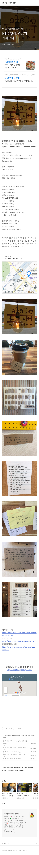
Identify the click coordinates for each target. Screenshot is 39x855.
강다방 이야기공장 (9, 3)
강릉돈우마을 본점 (12, 78)
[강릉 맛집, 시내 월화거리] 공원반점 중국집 (14, 747)
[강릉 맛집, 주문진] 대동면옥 (11, 752)
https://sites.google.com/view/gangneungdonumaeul (17, 75)
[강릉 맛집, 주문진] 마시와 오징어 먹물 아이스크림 (15, 742)
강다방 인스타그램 (7, 847)
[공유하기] (9, 728)
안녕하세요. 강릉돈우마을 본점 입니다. (18, 81)
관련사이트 (5, 843)
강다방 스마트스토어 (8, 851)
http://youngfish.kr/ (11, 59)
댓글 (3, 804)
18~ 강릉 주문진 (8, 735)
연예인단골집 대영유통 (13, 62)
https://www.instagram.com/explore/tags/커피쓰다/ (18, 648)
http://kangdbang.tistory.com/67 (19, 670)
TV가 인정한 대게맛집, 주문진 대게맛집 (12, 66)
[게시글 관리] (11, 728)
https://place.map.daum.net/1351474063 (18, 641)
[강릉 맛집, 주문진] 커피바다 (11, 758)
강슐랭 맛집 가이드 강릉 (20, 735)
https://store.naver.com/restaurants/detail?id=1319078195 (19, 634)
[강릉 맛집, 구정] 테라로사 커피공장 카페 (14, 754)
